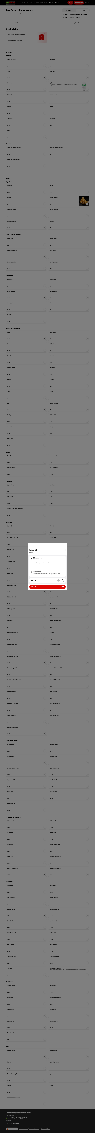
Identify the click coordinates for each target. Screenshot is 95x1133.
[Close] (64, 545)
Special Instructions (36, 558)
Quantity (33, 580)
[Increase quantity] (63, 580)
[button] (47, 587)
